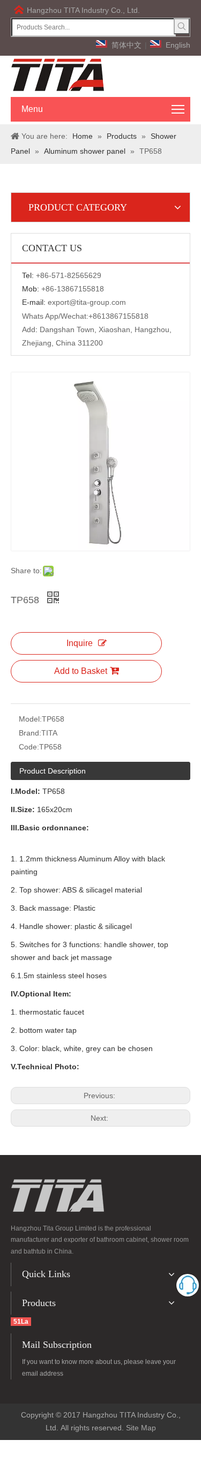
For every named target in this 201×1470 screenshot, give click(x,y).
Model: (30, 719)
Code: (29, 746)
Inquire (79, 643)
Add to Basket (80, 671)
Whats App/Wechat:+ (57, 316)
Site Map (141, 1427)
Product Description (52, 771)
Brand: (30, 733)
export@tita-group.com (87, 302)
